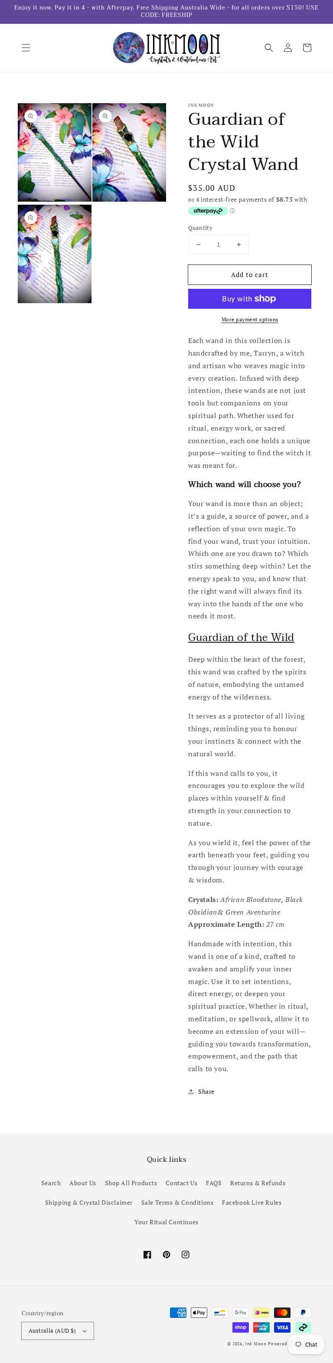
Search (51, 1183)
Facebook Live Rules (251, 1202)
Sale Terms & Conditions (177, 1202)
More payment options (250, 319)
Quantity (200, 228)
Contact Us (181, 1183)
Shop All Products (131, 1183)
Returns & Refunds (257, 1183)
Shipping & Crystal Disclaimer (89, 1202)
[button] (26, 47)
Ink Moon (256, 1344)
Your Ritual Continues (166, 1222)
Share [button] (206, 1091)
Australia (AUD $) (52, 1330)
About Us (82, 1183)
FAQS (214, 1183)
